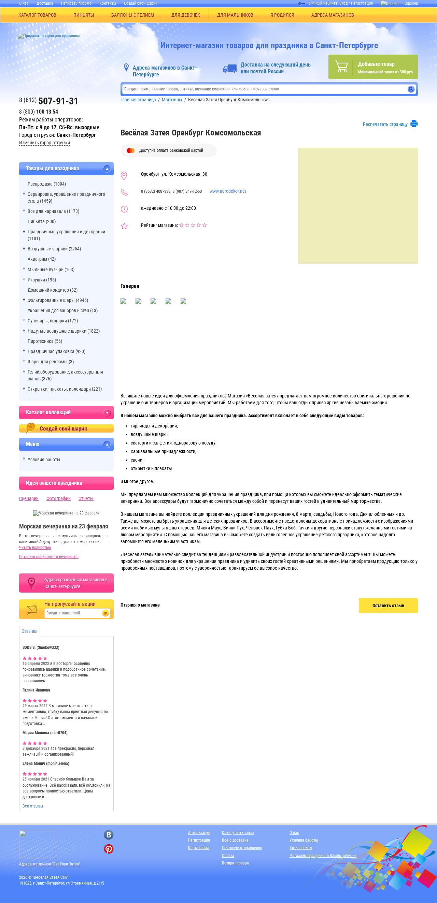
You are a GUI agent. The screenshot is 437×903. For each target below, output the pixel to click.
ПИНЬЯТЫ (83, 15)
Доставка (45, 3)
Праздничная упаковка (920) (56, 351)
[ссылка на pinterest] (109, 849)
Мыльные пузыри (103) (51, 269)
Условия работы (44, 459)
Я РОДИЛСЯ (282, 15)
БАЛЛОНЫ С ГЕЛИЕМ (132, 15)
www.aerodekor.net (228, 191)
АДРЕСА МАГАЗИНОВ (332, 15)
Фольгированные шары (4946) (58, 300)
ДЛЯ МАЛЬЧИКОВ (235, 15)
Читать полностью (35, 547)
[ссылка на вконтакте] (109, 835)
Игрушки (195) (42, 279)
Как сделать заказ (238, 832)
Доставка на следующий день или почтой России (276, 68)
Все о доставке (235, 840)
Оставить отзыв (388, 605)
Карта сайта (198, 847)
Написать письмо (76, 3)
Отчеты (86, 498)
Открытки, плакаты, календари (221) (65, 389)
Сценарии (29, 498)
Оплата (228, 855)
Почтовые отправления (242, 847)
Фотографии (58, 498)
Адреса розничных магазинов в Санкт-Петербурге (76, 583)
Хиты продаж (301, 847)
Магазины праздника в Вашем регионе (323, 855)
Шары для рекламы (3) (51, 361)
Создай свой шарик (140, 3)
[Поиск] (411, 89)
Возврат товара (235, 863)
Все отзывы (33, 806)
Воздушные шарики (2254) (54, 248)
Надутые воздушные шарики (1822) (64, 331)
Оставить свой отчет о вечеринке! (49, 556)
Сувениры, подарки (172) (53, 320)
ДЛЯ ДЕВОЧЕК (185, 15)
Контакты (107, 3)
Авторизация (199, 832)
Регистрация (362, 3)
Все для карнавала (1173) (53, 211)
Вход (343, 3)
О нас (24, 3)
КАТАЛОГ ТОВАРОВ (37, 15)
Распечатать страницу (385, 124)
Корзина (411, 3)
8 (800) (38, 111)
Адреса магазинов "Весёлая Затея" (49, 864)
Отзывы (30, 631)
